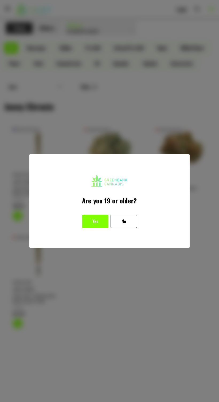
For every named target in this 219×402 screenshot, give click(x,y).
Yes (95, 221)
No (124, 221)
